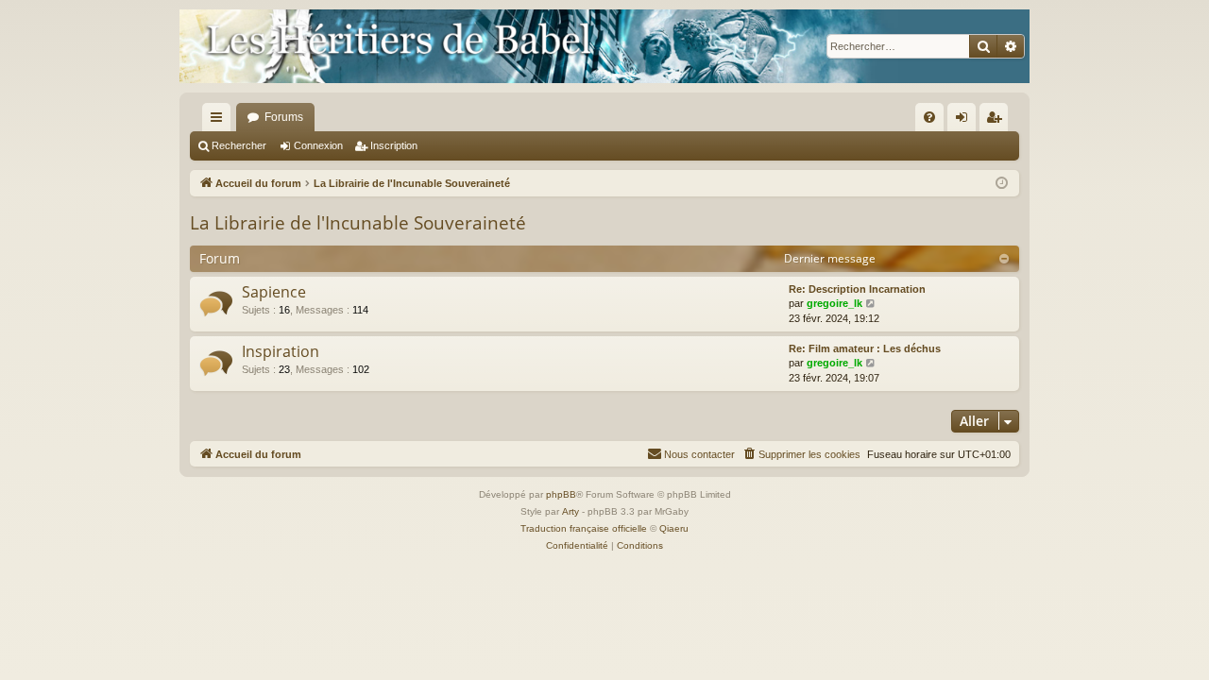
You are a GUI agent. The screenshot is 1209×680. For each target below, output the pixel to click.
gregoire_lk (834, 303)
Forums (283, 117)
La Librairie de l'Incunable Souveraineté (358, 223)
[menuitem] (929, 117)
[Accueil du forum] (604, 46)
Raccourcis (220, 120)
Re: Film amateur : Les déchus (865, 348)
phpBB (561, 494)
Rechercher (239, 145)
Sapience (274, 291)
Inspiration (280, 351)
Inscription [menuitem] (997, 120)
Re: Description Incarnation (857, 289)
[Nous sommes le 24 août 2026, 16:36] (1002, 184)
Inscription (393, 145)
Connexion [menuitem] (965, 120)
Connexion (318, 145)
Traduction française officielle (583, 528)
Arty (570, 511)
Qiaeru (674, 528)
